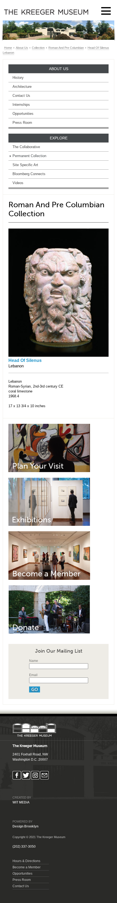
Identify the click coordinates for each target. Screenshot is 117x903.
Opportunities (23, 114)
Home (8, 47)
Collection (38, 47)
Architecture (22, 87)
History (18, 78)
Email (33, 675)
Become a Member (27, 867)
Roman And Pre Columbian (66, 47)
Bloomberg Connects (29, 174)
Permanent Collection (29, 156)
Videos (18, 183)
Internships (21, 105)
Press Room (22, 123)
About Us (22, 47)
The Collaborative (26, 147)
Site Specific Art (25, 165)
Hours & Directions (26, 861)
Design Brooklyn (25, 826)
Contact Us (21, 96)
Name (33, 661)
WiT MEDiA (21, 802)
